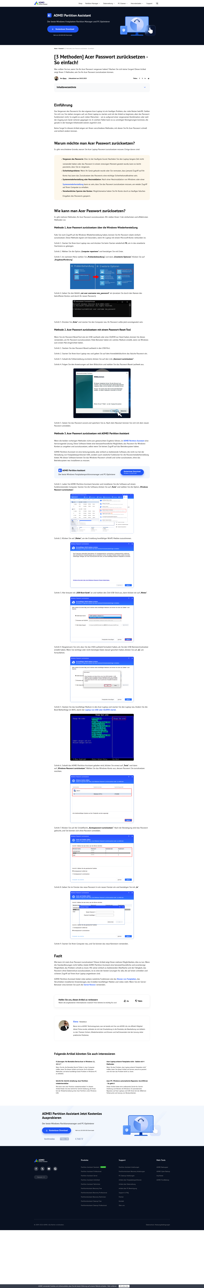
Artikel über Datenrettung (127, 1184)
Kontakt (121, 1201)
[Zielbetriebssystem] (102, 799)
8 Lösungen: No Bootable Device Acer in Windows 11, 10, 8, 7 (75, 1062)
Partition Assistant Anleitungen (129, 1167)
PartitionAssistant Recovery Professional (94, 1193)
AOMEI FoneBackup (163, 1180)
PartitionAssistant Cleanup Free (91, 1201)
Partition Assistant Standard (90, 1167)
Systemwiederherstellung (73, 184)
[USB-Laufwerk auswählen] (102, 620)
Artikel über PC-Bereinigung (128, 1188)
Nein (140, 1001)
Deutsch (40, 1177)
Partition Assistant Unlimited (90, 1180)
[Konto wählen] (102, 859)
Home (55, 48)
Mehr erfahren (112, 1286)
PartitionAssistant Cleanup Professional (94, 1205)
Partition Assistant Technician (90, 1184)
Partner (121, 1197)
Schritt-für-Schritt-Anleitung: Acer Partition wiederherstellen (72, 1082)
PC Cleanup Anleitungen (127, 1176)
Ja (128, 1001)
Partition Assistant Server (89, 1176)
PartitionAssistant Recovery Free (91, 1188)
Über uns (122, 1205)
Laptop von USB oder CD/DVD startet (100, 710)
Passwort (61, 48)
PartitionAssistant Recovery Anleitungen (132, 1171)
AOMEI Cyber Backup (163, 1171)
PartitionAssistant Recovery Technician (93, 1197)
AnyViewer (160, 1176)
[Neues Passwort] (102, 915)
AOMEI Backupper (162, 1167)
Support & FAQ (124, 1193)
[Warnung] (102, 680)
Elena (64, 78)
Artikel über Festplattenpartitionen (130, 1180)
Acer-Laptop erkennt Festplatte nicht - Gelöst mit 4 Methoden (125, 1062)
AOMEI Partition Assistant (133, 440)
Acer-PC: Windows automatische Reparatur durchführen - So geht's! (127, 1082)
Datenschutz (150, 1225)
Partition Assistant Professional (91, 1171)
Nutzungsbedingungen (162, 1225)
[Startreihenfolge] (102, 737)
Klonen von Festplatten (126, 979)
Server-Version (90, 984)
